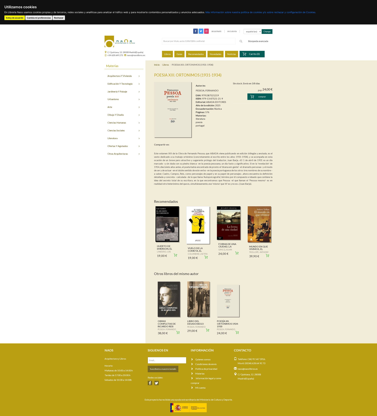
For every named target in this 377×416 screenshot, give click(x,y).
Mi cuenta (200, 387)
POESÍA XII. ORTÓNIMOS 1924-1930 (228, 324)
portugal (200, 125)
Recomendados (196, 54)
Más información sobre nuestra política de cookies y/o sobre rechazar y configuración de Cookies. (260, 12)
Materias (200, 373)
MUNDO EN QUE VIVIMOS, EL (258, 248)
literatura (200, 118)
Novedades (215, 54)
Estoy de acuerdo (14, 18)
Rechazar (58, 18)
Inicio (157, 64)
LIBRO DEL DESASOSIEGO (195, 322)
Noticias (231, 54)
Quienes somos (203, 359)
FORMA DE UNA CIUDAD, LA (227, 245)
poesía (199, 122)
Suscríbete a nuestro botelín (163, 369)
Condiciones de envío (206, 364)
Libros (167, 54)
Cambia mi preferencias (39, 18)
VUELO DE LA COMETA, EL (195, 249)
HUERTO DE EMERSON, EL (164, 247)
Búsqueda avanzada (258, 41)
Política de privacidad (206, 368)
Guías (179, 54)
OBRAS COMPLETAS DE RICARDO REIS (167, 324)
